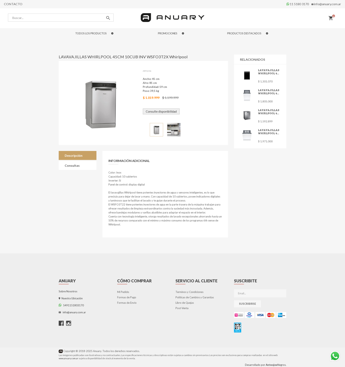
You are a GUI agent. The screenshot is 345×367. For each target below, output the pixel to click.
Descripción (73, 155)
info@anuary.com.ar (327, 4)
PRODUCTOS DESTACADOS (244, 33)
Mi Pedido (123, 292)
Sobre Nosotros (68, 291)
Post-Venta (181, 308)
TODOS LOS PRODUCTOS (91, 33)
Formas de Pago (126, 297)
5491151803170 (72, 305)
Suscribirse (247, 303)
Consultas (72, 165)
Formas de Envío (127, 302)
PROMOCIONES (168, 33)
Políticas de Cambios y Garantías (194, 297)
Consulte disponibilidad (161, 111)
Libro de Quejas (184, 302)
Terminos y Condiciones (189, 292)
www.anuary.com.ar (68, 358)
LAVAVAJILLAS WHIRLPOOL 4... (268, 71)
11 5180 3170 (299, 4)
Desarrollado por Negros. (265, 364)
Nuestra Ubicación (71, 298)
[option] (156, 129)
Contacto (13, 4)
